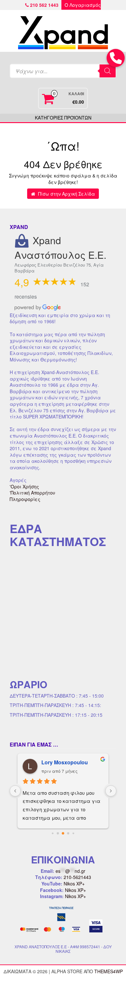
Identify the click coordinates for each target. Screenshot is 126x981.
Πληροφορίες (25, 499)
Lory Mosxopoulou (64, 762)
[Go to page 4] (73, 833)
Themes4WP (108, 971)
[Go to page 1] (58, 833)
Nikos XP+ (74, 883)
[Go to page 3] (68, 833)
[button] (116, 58)
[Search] (108, 70)
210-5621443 (77, 877)
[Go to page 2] (63, 833)
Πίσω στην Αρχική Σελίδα (66, 193)
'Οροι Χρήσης (24, 486)
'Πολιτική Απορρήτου (32, 492)
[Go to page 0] (52, 833)
